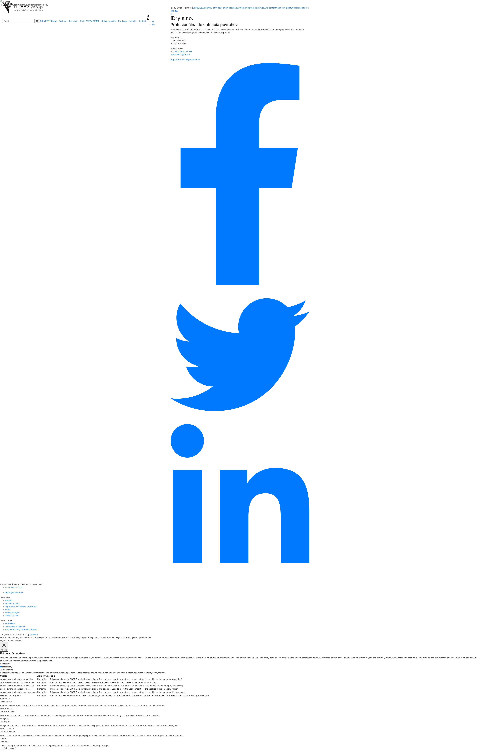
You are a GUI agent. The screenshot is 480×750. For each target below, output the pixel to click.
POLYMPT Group (48, 21)
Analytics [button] (4, 718)
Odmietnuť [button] (17, 640)
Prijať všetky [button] (6, 640)
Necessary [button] (5, 663)
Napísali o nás (11, 615)
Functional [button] (5, 698)
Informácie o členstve (15, 626)
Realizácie (73, 21)
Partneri (62, 21)
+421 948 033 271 (13, 587)
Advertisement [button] (7, 728)
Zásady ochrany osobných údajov (21, 629)
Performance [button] (6, 708)
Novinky (133, 21)
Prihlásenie (10, 623)
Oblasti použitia (108, 21)
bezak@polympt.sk (14, 592)
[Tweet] (240, 354)
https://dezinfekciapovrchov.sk (185, 59)
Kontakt (142, 21)
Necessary (7, 666)
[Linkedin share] (240, 503)
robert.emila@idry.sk (180, 54)
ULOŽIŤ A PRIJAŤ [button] (8, 748)
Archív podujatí (12, 612)
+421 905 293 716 (183, 51)
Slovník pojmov (12, 603)
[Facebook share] (240, 174)
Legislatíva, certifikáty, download (20, 606)
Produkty (122, 21)
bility (34, 634)
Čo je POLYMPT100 (89, 21)
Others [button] (3, 738)
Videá (7, 609)
